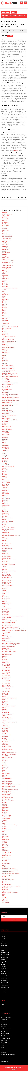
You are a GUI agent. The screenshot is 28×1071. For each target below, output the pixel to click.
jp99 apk (4, 307)
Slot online (5, 661)
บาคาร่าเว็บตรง (6, 248)
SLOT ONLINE (5, 678)
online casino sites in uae (8, 370)
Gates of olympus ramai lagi (9, 752)
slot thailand (5, 268)
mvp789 (4, 344)
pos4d (3, 865)
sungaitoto (5, 421)
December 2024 (5, 980)
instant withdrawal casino (8, 564)
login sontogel (5, 534)
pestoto (4, 788)
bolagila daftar (5, 294)
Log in (2, 1004)
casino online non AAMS (8, 412)
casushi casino (5, 317)
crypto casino (5, 413)
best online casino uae (7, 405)
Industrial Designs (5, 1038)
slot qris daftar (6, 555)
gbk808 (4, 813)
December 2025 (5, 952)
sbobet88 (4, 842)
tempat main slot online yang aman (11, 886)
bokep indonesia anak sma (9, 559)
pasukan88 (5, 511)
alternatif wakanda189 (7, 871)
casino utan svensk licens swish (10, 870)
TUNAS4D (4, 566)
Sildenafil (4, 461)
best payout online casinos (9, 754)
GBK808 (4, 862)
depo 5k (4, 355)
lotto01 (4, 894)
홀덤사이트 (5, 378)
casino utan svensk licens (8, 646)
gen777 (4, 506)
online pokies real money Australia (11, 643)
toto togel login (6, 902)
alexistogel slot (6, 818)
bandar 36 (4, 635)
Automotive (4, 1019)
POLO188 (4, 572)
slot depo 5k (5, 387)
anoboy (4, 442)
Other (2, 1045)
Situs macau (5, 736)
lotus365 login (5, 638)
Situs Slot (4, 280)
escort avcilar (5, 545)
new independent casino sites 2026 (11, 535)
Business (3, 1022)
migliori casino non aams (8, 622)
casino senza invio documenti (9, 621)
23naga (4, 633)
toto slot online (6, 773)
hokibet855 (5, 285)
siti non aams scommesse (8, 336)
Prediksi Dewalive (6, 817)
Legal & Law (4, 1040)
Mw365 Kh (5, 313)
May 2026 (3, 941)
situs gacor (5, 854)
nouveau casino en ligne (8, 367)
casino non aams (6, 617)
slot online (5, 728)
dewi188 (4, 600)
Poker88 (4, 588)
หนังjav (4, 590)
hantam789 (5, 768)
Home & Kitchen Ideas (6, 1035)
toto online (5, 440)
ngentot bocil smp (6, 815)
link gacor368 (5, 249)
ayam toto (4, 860)
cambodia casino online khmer (10, 789)
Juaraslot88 (5, 694)
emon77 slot (5, 257)
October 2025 (4, 957)
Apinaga (4, 256)
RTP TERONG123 (6, 576)
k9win (3, 281)
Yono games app (6, 238)
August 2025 (4, 962)
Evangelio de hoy (6, 863)
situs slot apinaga (6, 267)
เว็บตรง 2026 (5, 465)
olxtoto (4, 289)
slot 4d (4, 762)
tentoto (4, 696)
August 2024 (4, 989)
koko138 (4, 241)
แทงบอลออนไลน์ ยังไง (7, 262)
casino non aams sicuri (8, 339)
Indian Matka (5, 836)
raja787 (4, 707)
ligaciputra (5, 741)
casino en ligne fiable (7, 365)
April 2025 (3, 971)
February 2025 (4, 975)
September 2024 (5, 987)
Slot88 (4, 325)
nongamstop (5, 513)
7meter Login (5, 323)
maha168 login (6, 252)
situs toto (4, 264)
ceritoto (4, 764)
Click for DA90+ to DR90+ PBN (10, 892)
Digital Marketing (5, 1024)
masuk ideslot (5, 878)
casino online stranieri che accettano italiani (13, 616)
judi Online (5, 516)
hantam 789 (5, 767)
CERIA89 (4, 227)
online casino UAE (6, 328)
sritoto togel (5, 244)
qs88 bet (4, 530)
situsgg (4, 251)
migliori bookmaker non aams (9, 341)
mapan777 (5, 349)
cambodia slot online (7, 791)
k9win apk (4, 283)
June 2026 (3, 938)
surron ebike (5, 712)
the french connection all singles (10, 825)
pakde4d (4, 350)
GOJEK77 (4, 820)
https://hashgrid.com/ (7, 714)
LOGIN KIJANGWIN (7, 577)
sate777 (4, 416)
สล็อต (3, 770)
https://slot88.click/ (7, 518)
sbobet (4, 780)
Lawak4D (4, 765)
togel (3, 537)
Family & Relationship (6, 1029)
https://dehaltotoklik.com (8, 375)
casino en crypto (6, 371)
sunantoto (4, 653)
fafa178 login (5, 230)
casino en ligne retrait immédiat (10, 376)
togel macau (5, 844)
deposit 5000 (5, 445)
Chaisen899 (5, 522)
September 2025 (5, 959)
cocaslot (4, 826)
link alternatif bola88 (7, 797)
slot (3, 297)
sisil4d (4, 273)
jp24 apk (4, 301)
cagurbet (4, 228)
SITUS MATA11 (6, 725)
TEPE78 (4, 796)
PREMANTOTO (6, 794)
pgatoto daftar (5, 648)
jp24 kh (4, 302)
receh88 (4, 540)
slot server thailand (7, 235)
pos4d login (5, 866)
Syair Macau (5, 711)
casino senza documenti (8, 347)
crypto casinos (5, 418)
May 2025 (3, 968)
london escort (5, 839)
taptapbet (4, 338)
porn (3, 315)
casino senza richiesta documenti (10, 400)
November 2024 (5, 982)
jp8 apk (4, 310)
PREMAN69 (5, 579)
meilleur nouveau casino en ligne (10, 397)
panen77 (4, 476)
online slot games (6, 608)
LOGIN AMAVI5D (6, 558)
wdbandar (4, 834)
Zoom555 (4, 656)
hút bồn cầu (5, 333)
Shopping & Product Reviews (8, 1054)
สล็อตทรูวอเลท (5, 391)
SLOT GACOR (5, 584)
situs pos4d (5, 436)
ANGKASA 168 (6, 691)
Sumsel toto (5, 450)
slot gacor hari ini (6, 239)
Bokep (4, 699)
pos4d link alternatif (7, 429)
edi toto (16, 150)
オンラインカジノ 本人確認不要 (10, 326)
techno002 (5, 286)
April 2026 (3, 943)
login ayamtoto (6, 352)
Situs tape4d (5, 547)
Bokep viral (5, 408)
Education (3, 1026)
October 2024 (4, 985)
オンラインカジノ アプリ (8, 260)
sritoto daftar (5, 219)
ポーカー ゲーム (6, 386)
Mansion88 (5, 246)
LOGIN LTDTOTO (6, 543)
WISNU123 (5, 674)
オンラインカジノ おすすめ (9, 527)
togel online (5, 272)
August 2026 (4, 934)
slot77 (3, 751)
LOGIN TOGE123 (6, 582)
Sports (2, 1056)
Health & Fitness (5, 1033)
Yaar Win (4, 330)
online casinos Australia (8, 641)
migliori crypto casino (7, 342)
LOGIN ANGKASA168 (7, 625)
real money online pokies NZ (9, 722)
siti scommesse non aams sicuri (10, 403)
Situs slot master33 (7, 799)
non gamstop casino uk (8, 466)
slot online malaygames (8, 879)
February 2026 (4, 948)
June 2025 (3, 966)
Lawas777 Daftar (6, 746)
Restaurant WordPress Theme (13, 1067)
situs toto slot (5, 614)
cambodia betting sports (8, 792)
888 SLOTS (5, 318)
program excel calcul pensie (9, 868)
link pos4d (5, 468)
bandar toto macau (7, 887)
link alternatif (5, 223)
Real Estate (3, 1052)
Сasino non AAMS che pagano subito (11, 784)
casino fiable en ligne (7, 384)
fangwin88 (5, 526)
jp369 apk (4, 304)
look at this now (6, 431)
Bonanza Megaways (7, 548)
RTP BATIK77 (5, 493)
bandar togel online (7, 757)
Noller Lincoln (5, 12)
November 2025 (5, 955)
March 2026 (4, 945)
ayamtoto (4, 857)
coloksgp (4, 723)
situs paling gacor (6, 884)
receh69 (4, 519)
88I (3, 595)
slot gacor (4, 293)
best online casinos (7, 654)
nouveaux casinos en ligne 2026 (10, 373)
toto (3, 291)
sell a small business (7, 749)
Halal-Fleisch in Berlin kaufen (9, 645)
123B (3, 606)
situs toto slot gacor (7, 875)
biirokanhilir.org (6, 846)
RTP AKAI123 (5, 481)
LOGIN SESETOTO (6, 556)
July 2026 (3, 936)
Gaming (14, 12)
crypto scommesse (7, 426)
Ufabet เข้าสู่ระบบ (6, 717)
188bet (4, 497)
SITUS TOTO (5, 775)
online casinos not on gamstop (10, 288)
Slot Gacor (4, 821)
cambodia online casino (8, 739)
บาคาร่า (4, 776)
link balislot (5, 362)
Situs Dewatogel (6, 727)
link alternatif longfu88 (8, 801)
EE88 (3, 640)
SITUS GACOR (5, 485)
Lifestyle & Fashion (5, 1042)
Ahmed (16, 30)
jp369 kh (4, 305)
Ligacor (4, 849)
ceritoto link (5, 592)
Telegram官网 (5, 215)
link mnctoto (5, 596)
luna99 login (5, 299)
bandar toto (5, 847)
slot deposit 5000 (6, 735)
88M (3, 593)
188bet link (5, 731)
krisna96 (4, 569)
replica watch (5, 807)
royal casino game (6, 855)
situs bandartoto (6, 603)
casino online (5, 346)
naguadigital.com (6, 858)
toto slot (4, 759)
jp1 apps (4, 702)
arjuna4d (4, 277)
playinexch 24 (5, 604)
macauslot (4, 354)
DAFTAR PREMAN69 (7, 580)
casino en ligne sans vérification (10, 420)
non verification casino (8, 529)
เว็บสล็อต (4, 212)
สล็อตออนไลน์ (5, 532)
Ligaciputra (5, 701)
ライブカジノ (5, 379)
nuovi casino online (7, 402)
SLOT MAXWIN (6, 574)
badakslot (4, 838)
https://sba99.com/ (7, 214)
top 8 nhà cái (5, 259)
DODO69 (4, 489)
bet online (4, 601)
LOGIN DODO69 (6, 677)
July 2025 (3, 964)
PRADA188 (5, 693)
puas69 (4, 510)
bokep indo (5, 360)
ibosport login (5, 514)
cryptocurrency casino (7, 521)
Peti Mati (4, 881)
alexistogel (5, 889)
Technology (3, 1059)
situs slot (4, 609)
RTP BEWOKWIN (6, 482)
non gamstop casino (7, 236)
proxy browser (6, 434)
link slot (4, 883)
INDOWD (4, 424)
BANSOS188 (5, 662)
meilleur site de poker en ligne (9, 415)
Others (2, 1047)
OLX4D (4, 331)
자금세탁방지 (5, 612)
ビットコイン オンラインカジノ (10, 383)
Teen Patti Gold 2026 (7, 265)
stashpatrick (5, 275)
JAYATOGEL (5, 900)
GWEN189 (4, 542)
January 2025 (4, 978)
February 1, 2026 (7, 30)
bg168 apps (5, 810)
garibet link (5, 730)
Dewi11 (4, 657)
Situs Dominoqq (6, 381)
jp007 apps (5, 809)
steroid (4, 551)
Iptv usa (4, 471)
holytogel (4, 220)
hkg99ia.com (5, 500)
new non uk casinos (7, 567)
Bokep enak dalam (7, 389)
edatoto (4, 270)
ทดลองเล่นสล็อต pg (6, 778)
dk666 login (5, 704)
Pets (2, 1049)
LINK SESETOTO (6, 563)
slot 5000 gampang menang (9, 698)
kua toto (4, 772)
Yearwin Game (6, 428)
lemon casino (5, 225)
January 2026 (4, 950)
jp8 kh (3, 312)
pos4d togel (5, 553)
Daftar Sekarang (6, 598)
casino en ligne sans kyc (8, 395)
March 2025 (4, 973)
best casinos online (7, 649)
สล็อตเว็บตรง (5, 243)
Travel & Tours (4, 1061)
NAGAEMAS (5, 222)
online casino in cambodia (8, 706)
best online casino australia (9, 651)
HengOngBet (5, 611)
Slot (3, 231)
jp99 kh (4, 309)
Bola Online (5, 744)
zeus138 (4, 738)
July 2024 (3, 992)
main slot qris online (7, 719)
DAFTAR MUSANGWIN (7, 585)
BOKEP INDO (5, 561)
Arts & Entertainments (6, 1017)
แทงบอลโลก (5, 539)
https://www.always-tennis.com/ (10, 627)
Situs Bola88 (5, 756)
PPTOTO (4, 217)
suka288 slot (5, 432)
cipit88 (4, 524)
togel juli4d (5, 899)
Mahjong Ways (6, 498)
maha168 (4, 254)
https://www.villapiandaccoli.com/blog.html (13, 629)
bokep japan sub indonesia (9, 571)
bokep (3, 296)
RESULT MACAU (6, 505)
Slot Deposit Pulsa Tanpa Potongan (10, 873)
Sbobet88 (4, 619)
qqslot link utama (6, 891)
